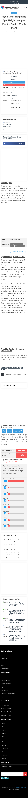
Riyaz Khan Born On (8, 450)
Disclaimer (4, 658)
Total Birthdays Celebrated (11, 479)
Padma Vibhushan (6, 683)
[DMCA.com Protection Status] (5, 777)
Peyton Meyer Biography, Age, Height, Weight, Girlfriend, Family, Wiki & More (17, 612)
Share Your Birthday (6, 712)
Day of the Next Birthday (7, 455)
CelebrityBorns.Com (20, 787)
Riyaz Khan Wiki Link (18, 251)
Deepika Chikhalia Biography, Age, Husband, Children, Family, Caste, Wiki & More (17, 638)
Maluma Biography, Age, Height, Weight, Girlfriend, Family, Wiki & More (17, 604)
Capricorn (4, 752)
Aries (3, 723)
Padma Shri (4, 677)
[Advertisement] (14, 51)
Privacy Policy (4, 668)
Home (3, 655)
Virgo (12, 98)
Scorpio (4, 745)
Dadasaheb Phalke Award (8, 693)
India (12, 92)
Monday (5, 492)
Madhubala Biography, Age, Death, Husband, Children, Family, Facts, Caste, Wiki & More (16, 629)
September (14, 87)
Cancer (4, 733)
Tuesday (5, 498)
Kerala (15, 90)
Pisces (4, 758)
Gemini (4, 730)
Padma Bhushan (5, 680)
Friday (5, 518)
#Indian (14, 13)
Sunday (5, 485)
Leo (3, 736)
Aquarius (4, 755)
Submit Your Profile (6, 715)
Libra (3, 742)
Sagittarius (5, 748)
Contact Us (4, 662)
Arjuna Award (4, 687)
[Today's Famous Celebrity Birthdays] (10, 6)
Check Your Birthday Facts (16, 461)
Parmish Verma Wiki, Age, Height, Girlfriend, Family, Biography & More (17, 620)
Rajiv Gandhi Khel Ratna (7, 697)
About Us (3, 665)
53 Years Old (14, 95)
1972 (18, 87)
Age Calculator (5, 705)
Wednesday (6, 505)
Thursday (6, 511)
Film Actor (14, 79)
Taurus (4, 727)
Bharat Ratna (4, 690)
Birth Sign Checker (6, 708)
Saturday (22, 87)
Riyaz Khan (14, 77)
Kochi (12, 90)
